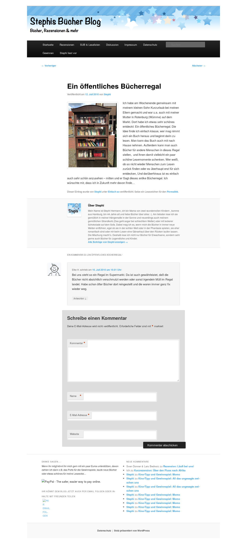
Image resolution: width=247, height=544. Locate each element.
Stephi (107, 94)
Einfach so (113, 191)
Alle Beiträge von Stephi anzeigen (108, 242)
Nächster (198, 65)
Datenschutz (150, 44)
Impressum (130, 44)
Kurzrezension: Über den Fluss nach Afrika (159, 470)
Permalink (172, 191)
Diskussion (112, 44)
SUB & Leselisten (90, 44)
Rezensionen (67, 44)
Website (74, 434)
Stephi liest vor (68, 53)
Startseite (48, 44)
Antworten (80, 298)
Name (75, 396)
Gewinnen (48, 53)
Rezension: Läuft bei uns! (178, 466)
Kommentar (77, 343)
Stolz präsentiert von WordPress (132, 530)
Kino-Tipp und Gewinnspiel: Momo (159, 474)
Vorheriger (49, 65)
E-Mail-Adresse (80, 415)
